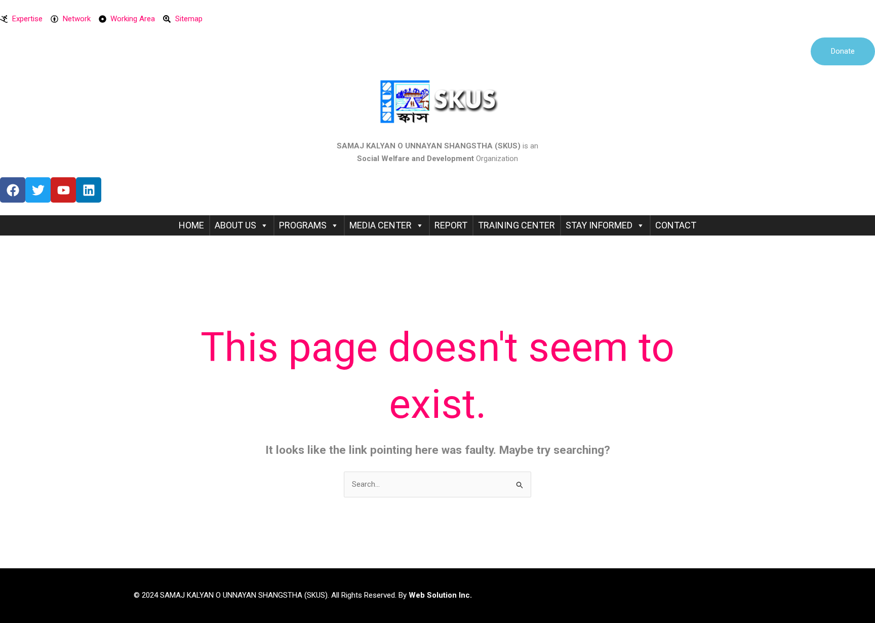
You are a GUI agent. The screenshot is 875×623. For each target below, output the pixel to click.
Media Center (380, 225)
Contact (675, 225)
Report (450, 225)
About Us (235, 225)
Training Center (516, 225)
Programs (303, 225)
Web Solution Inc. (440, 595)
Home (191, 225)
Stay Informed (599, 225)
